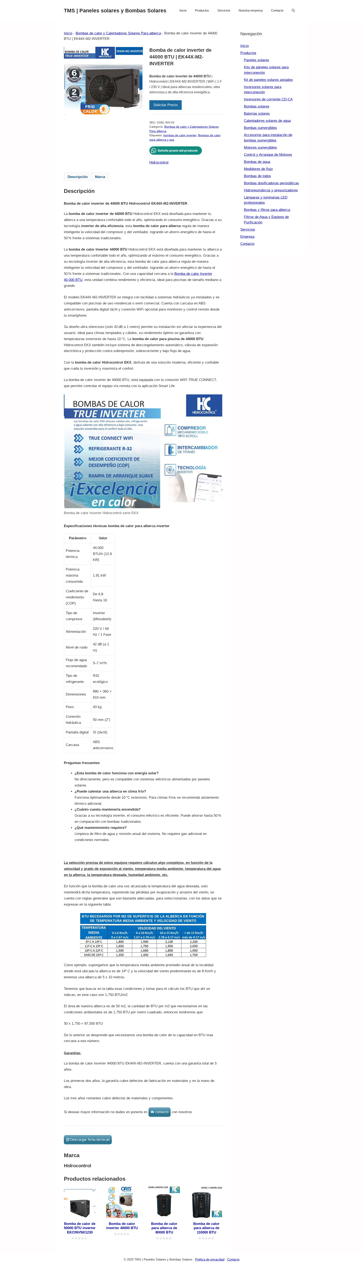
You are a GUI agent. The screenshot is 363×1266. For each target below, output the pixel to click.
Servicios (223, 10)
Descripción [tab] (78, 177)
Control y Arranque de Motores (268, 155)
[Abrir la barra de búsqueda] (293, 10)
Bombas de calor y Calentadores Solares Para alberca (118, 33)
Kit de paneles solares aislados (268, 80)
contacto (161, 1112)
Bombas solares (256, 106)
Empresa (247, 237)
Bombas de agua (257, 162)
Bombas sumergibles (260, 128)
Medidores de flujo (258, 169)
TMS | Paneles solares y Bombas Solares (115, 10)
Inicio (183, 10)
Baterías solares (257, 114)
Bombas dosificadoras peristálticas (271, 183)
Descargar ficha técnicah (90, 1140)
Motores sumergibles (260, 147)
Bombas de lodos (257, 176)
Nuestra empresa (251, 10)
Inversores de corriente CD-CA (268, 99)
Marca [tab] (100, 177)
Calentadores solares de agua (267, 121)
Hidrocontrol (158, 162)
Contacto (277, 10)
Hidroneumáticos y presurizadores (271, 190)
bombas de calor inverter (179, 135)
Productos (202, 10)
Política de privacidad (209, 1259)
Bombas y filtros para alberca (267, 210)
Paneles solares (256, 60)
